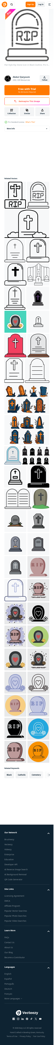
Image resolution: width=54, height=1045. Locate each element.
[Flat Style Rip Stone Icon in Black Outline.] (15, 223)
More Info (11, 128)
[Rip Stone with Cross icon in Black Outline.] (15, 195)
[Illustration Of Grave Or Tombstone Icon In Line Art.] (16, 495)
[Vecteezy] (4, 4)
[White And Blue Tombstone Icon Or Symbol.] (12, 580)
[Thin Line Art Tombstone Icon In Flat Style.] (37, 350)
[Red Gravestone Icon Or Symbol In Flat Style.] (15, 445)
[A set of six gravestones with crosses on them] (26, 524)
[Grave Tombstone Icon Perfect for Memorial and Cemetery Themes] (15, 421)
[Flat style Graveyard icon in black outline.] (15, 302)
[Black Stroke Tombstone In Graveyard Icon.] (26, 252)
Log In (40, 4)
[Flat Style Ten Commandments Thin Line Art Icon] (17, 666)
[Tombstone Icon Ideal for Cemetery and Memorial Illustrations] (15, 621)
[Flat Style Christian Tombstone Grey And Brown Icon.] (15, 469)
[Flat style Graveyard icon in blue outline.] (15, 827)
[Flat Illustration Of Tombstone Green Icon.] (12, 688)
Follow (44, 80)
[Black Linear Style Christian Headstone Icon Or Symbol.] (14, 278)
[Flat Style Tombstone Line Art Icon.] (37, 470)
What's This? (30, 122)
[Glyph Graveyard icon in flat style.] (15, 644)
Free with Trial (27, 90)
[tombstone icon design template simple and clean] (33, 689)
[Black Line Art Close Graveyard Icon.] (15, 350)
